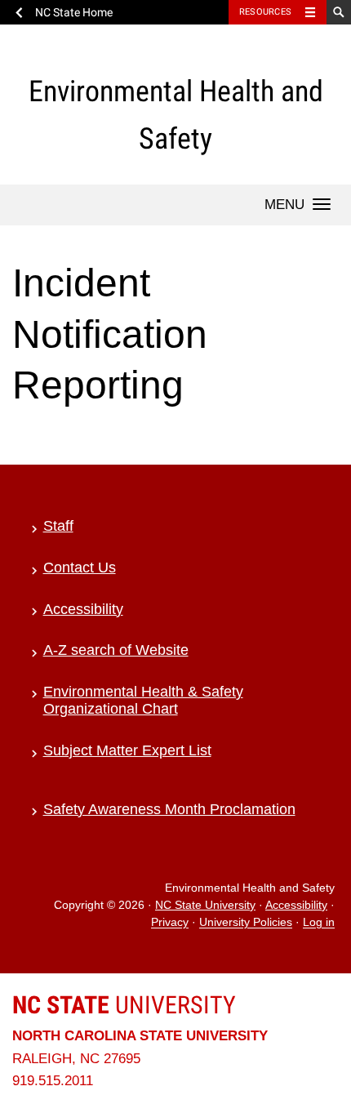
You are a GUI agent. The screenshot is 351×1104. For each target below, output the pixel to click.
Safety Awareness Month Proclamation (169, 809)
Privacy (170, 923)
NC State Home (74, 12)
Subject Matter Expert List (127, 750)
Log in (319, 923)
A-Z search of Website (116, 650)
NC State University (205, 905)
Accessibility (83, 609)
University (124, 1004)
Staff (58, 526)
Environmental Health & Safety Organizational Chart (143, 700)
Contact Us (79, 567)
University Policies (245, 923)
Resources (265, 12)
